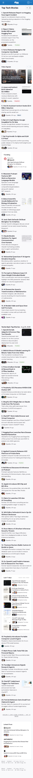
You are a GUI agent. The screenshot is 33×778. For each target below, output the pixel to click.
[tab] (27, 8)
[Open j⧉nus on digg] (2, 317)
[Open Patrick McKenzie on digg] (2, 709)
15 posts (20, 592)
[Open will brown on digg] (2, 383)
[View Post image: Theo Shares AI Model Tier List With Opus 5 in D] (7, 605)
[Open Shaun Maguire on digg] (5, 362)
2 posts (8, 115)
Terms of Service (7, 762)
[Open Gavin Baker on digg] (5, 346)
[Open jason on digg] (2, 428)
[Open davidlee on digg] (5, 397)
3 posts (9, 101)
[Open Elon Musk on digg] (2, 660)
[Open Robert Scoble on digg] (30, 81)
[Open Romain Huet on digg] (15, 622)
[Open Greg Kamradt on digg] (4, 571)
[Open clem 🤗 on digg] (2, 444)
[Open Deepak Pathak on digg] (2, 362)
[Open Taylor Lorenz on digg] (4, 252)
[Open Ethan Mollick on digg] (16, 600)
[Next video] (30, 66)
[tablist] (28, 7)
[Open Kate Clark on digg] (4, 115)
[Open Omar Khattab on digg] (2, 194)
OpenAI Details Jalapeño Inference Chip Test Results (20, 581)
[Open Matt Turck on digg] (4, 45)
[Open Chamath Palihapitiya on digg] (5, 411)
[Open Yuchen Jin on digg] (2, 148)
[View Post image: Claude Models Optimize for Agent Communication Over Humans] (27, 238)
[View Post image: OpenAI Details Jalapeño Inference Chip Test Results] (27, 332)
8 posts (9, 131)
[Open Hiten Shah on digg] (5, 101)
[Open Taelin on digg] (16, 607)
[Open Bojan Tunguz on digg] (5, 81)
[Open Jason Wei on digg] (2, 132)
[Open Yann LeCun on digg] (13, 600)
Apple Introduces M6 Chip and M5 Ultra (15, 753)
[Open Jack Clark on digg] (10, 167)
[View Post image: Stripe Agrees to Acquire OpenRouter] (7, 627)
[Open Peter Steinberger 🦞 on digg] (2, 101)
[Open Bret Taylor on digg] (2, 115)
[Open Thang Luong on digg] (5, 132)
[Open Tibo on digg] (13, 622)
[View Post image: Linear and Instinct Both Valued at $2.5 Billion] (27, 89)
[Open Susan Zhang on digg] (2, 346)
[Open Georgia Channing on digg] (8, 746)
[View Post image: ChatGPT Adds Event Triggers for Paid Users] (27, 683)
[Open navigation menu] (3, 2)
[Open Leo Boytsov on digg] (2, 45)
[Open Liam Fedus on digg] (4, 346)
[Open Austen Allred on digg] (4, 101)
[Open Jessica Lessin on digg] (5, 45)
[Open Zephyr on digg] (5, 148)
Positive (17, 45)
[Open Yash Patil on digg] (4, 463)
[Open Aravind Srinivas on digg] (2, 397)
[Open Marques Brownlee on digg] (4, 493)
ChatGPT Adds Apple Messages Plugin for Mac (19, 618)
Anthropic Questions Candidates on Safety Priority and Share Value (20, 589)
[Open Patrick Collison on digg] (15, 630)
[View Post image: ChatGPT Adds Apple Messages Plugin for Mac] (7, 620)
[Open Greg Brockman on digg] (2, 695)
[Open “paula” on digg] (4, 444)
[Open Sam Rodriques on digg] (4, 215)
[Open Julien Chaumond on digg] (4, 411)
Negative (17, 101)
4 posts (8, 444)
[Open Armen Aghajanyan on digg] (4, 285)
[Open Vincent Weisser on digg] (5, 383)
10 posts (20, 622)
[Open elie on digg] (11, 167)
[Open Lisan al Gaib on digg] (2, 571)
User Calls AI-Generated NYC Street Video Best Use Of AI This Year (13, 78)
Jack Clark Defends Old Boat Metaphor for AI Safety (15, 163)
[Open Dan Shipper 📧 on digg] (4, 397)
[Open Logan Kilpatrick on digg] (16, 630)
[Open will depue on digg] (2, 463)
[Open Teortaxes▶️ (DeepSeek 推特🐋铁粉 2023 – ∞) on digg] (13, 607)
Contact (9, 761)
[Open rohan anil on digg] (4, 540)
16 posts (10, 383)
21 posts (20, 614)
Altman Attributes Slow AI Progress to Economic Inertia (20, 596)
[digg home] (16, 2)
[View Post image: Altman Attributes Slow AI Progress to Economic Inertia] (7, 597)
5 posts (15, 166)
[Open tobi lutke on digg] (2, 411)
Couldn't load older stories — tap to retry (16, 715)
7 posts (9, 45)
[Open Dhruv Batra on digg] (4, 61)
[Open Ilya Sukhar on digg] (4, 479)
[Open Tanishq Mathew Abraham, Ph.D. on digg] (16, 615)
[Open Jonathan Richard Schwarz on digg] (2, 557)
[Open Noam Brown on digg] (5, 24)
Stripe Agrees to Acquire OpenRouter (19, 626)
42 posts (20, 629)
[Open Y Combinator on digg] (31, 81)
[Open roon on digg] (8, 167)
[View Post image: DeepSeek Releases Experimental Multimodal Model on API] (7, 612)
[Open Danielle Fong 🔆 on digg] (2, 252)
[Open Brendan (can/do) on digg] (5, 463)
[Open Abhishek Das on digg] (5, 61)
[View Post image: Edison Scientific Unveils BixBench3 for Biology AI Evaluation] (27, 201)
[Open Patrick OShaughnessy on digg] (2, 479)
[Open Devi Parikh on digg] (2, 61)
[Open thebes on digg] (4, 317)
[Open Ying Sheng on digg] (4, 148)
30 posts (10, 362)
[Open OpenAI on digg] (2, 24)
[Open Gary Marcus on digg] (16, 592)
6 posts (9, 397)
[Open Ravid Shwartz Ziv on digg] (2, 215)
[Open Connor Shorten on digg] (4, 194)
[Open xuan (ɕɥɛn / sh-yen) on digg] (2, 268)
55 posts (10, 24)
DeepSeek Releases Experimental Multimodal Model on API (19, 611)
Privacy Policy (19, 761)
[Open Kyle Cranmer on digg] (4, 81)
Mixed (19, 115)
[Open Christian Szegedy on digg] (2, 301)
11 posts (10, 61)
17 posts (20, 600)
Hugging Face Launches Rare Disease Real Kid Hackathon (16, 742)
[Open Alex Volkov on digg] (2, 493)
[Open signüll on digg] (2, 524)
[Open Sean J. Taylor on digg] (4, 695)
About (3, 761)
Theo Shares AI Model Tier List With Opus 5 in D (20, 604)
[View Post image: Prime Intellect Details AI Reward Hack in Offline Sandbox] (27, 369)
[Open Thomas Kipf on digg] (4, 132)
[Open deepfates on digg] (4, 709)
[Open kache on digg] (13, 615)
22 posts (10, 346)
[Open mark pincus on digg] (4, 660)
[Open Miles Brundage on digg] (4, 24)
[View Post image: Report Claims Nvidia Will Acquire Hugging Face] (27, 31)
